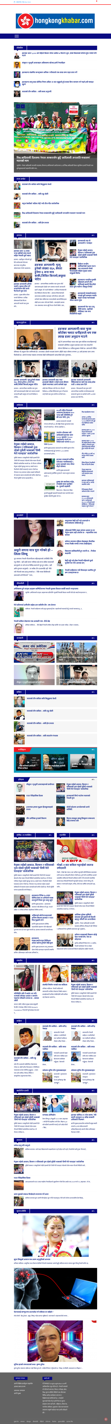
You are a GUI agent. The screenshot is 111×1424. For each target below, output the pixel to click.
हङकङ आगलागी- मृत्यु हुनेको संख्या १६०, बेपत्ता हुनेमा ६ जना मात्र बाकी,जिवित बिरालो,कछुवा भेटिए (50, 272)
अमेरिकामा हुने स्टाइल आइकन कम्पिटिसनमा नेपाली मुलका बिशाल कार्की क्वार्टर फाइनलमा (46, 588)
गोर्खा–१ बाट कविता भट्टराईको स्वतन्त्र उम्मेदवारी (75, 866)
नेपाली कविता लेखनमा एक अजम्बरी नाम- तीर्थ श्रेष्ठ (32, 621)
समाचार (22, 1421)
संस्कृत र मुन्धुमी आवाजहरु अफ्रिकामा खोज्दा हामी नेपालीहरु (43, 62)
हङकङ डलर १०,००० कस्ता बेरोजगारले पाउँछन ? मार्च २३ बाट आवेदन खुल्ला (88, 433)
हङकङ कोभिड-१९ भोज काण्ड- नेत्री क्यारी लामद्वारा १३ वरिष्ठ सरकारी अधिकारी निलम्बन (83, 1117)
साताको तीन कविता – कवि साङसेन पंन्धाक (42, 735)
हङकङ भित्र (70, 1421)
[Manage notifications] (106, 1419)
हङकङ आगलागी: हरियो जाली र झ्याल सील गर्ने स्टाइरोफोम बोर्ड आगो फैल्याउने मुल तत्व (22, 287)
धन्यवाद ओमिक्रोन (49, 1115)
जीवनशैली (35, 1421)
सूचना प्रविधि (61, 1421)
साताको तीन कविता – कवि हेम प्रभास (35, 222)
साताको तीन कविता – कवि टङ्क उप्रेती (35, 194)
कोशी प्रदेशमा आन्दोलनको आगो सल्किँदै (78, 808)
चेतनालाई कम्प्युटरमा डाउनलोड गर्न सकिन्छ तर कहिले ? (33, 1312)
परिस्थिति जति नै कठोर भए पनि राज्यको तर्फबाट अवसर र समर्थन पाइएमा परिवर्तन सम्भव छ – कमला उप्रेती (26, 997)
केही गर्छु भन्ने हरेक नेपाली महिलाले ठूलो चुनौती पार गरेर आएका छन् (79, 562)
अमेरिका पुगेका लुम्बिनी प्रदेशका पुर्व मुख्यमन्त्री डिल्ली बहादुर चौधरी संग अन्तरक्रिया (85, 917)
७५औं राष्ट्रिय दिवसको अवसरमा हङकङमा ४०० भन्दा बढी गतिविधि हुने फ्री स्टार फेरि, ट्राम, (65, 414)
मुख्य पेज (16, 1421)
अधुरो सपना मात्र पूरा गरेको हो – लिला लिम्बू (33, 552)
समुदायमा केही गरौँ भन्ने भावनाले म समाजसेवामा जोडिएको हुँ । (77, 522)
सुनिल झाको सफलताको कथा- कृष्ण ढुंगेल (29, 1364)
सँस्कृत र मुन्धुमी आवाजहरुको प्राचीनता (40, 784)
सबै (93, 235)
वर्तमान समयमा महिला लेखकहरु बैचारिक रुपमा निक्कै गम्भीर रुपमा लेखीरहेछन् (80, 542)
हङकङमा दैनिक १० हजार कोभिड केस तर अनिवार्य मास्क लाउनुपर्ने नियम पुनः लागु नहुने (42, 898)
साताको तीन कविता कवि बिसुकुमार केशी (36, 184)
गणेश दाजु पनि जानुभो (22, 1145)
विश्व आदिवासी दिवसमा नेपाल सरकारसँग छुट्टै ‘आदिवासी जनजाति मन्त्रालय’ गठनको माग (53, 213)
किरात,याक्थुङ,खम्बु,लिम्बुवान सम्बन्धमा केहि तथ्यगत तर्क (81, 819)
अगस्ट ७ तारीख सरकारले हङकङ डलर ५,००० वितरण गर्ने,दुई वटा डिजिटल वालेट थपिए (88, 421)
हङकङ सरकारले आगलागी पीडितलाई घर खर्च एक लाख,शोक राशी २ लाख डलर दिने (83, 382)
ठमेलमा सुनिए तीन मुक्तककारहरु (54, 1070)
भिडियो (42, 1421)
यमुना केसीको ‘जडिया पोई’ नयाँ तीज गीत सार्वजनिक (40, 203)
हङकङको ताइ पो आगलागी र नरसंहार (85, 242)
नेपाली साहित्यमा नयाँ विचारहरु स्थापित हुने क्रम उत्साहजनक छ (80, 571)
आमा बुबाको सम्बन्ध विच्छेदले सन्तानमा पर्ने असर (31, 1194)
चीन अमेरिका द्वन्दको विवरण (36, 818)
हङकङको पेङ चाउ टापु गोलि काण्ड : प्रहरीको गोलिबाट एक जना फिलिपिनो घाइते (82, 310)
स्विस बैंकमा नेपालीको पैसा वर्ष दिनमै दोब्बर (88, 463)
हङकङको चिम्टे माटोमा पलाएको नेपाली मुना (78, 797)
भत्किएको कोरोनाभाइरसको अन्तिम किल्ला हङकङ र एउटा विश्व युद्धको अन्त (42, 918)
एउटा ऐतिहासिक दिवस (34, 795)
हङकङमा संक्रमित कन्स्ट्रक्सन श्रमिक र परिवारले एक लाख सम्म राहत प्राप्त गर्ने (49, 72)
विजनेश (54, 1421)
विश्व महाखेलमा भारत (88, 412)
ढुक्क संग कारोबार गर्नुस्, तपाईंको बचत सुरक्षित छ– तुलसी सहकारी (65, 484)
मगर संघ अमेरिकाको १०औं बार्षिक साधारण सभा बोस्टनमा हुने (46, 158)
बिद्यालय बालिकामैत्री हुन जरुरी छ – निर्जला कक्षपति (80, 552)
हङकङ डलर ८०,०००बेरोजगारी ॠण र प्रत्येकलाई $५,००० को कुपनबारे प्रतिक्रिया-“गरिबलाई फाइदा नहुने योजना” (88, 501)
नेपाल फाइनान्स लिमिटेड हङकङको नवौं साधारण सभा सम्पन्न (87, 472)
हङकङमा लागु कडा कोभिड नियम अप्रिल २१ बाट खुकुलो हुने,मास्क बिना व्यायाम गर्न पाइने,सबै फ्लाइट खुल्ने (58, 83)
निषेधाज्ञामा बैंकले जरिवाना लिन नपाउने (88, 490)
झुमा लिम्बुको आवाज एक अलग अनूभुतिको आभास (32, 1259)
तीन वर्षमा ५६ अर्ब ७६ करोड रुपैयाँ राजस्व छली (88, 455)
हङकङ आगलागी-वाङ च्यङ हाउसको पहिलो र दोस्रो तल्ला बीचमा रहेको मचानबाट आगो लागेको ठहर (55, 382)
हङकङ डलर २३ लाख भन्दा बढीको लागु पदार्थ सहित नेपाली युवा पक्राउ (22, 253)
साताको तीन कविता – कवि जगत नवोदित (54, 1048)
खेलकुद (29, 1421)
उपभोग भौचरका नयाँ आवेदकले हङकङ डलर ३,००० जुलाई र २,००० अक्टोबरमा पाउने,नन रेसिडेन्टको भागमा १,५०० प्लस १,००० (59, 438)
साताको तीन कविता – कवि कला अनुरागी (36, 91)
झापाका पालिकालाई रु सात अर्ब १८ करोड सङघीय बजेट (88, 482)
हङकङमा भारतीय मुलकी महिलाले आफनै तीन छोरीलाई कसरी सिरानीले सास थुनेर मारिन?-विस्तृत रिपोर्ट (83, 283)
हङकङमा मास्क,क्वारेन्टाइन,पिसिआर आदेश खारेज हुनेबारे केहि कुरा (42, 941)
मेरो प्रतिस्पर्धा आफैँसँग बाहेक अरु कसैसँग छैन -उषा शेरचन (35, 605)
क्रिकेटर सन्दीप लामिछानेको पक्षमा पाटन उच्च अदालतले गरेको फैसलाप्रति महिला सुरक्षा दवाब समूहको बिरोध (83, 268)
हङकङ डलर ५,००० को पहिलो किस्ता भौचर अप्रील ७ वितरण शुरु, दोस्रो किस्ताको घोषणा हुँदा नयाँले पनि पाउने (59, 54)
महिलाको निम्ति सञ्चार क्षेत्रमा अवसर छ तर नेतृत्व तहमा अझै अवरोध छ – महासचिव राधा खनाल (81, 533)
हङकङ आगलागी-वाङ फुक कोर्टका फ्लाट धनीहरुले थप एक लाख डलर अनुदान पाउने (77, 332)
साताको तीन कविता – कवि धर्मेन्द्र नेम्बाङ (54, 1027)
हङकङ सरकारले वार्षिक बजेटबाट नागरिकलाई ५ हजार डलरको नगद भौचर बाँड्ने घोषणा (65, 463)
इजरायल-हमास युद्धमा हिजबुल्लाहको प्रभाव (39, 808)
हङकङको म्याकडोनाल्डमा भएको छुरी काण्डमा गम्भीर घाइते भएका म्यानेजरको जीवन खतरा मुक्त (83, 297)
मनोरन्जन (48, 1421)
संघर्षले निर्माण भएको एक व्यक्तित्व (54, 984)
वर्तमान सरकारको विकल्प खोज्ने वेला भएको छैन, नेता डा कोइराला (86, 937)
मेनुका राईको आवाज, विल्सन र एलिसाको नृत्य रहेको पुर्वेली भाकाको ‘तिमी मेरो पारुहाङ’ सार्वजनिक (83, 254)
